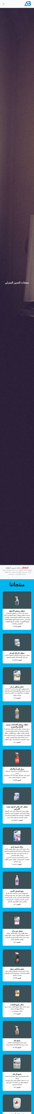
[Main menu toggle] (3, 4)
